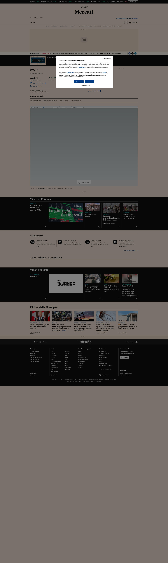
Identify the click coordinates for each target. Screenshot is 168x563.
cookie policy (82, 67)
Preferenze (79, 81)
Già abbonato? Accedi (85, 85)
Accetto (89, 81)
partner (104, 72)
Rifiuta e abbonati (107, 58)
